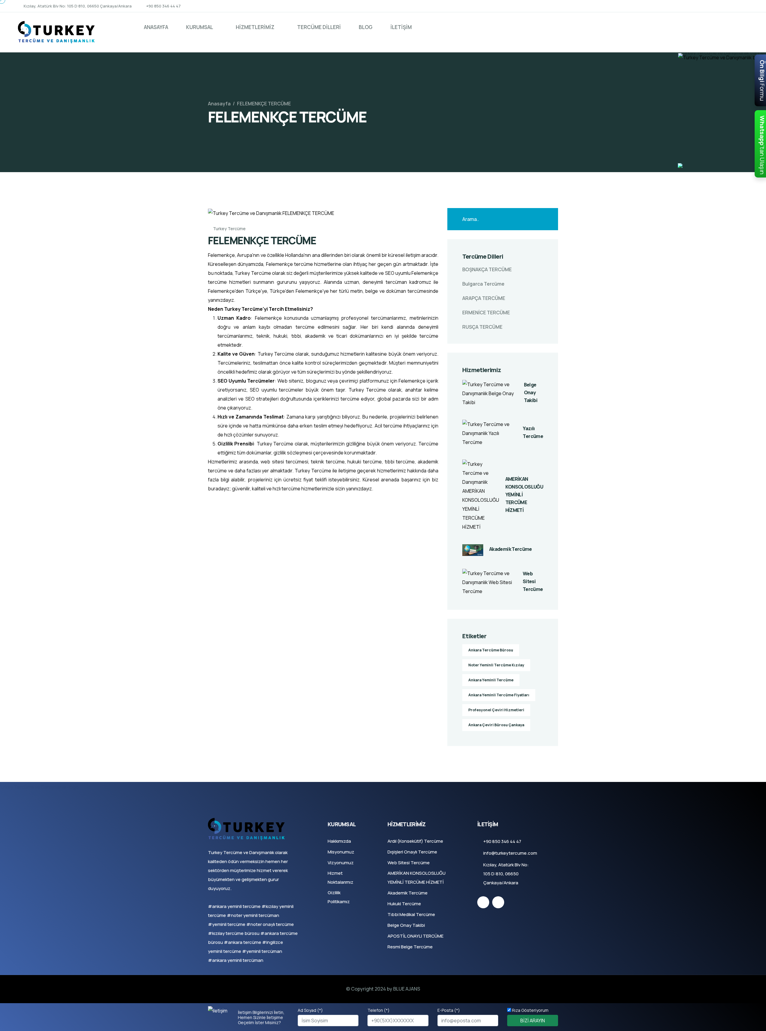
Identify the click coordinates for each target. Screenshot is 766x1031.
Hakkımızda (339, 841)
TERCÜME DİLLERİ (319, 27)
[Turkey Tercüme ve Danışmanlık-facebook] (735, 6)
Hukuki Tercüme (404, 903)
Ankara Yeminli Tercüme (490, 680)
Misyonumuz (341, 852)
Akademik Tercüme (510, 549)
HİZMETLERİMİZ (255, 27)
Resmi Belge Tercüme (410, 947)
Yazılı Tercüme (533, 432)
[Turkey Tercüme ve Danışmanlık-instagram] (746, 6)
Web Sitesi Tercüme (533, 581)
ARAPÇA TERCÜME (483, 298)
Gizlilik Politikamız (339, 897)
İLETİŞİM (401, 27)
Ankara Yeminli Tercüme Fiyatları (498, 695)
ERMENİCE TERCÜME (486, 312)
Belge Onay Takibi (530, 392)
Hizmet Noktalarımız (340, 877)
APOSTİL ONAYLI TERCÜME (415, 936)
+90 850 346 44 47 (163, 6)
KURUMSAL (199, 27)
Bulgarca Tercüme (483, 284)
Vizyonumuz (341, 862)
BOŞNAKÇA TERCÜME (487, 269)
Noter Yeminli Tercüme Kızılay (496, 665)
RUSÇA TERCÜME (482, 327)
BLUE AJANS (406, 988)
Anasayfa (219, 103)
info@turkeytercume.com (510, 853)
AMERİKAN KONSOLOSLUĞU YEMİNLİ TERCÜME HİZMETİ (524, 494)
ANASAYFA (156, 27)
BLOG (366, 27)
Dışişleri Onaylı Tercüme (412, 852)
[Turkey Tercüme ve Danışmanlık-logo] (246, 828)
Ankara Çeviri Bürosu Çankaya (496, 724)
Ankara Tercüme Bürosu (490, 650)
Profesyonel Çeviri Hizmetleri (496, 709)
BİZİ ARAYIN (532, 1020)
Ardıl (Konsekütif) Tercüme (415, 841)
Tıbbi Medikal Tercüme (411, 914)
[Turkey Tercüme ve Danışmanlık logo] (56, 31)
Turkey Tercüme (229, 228)
